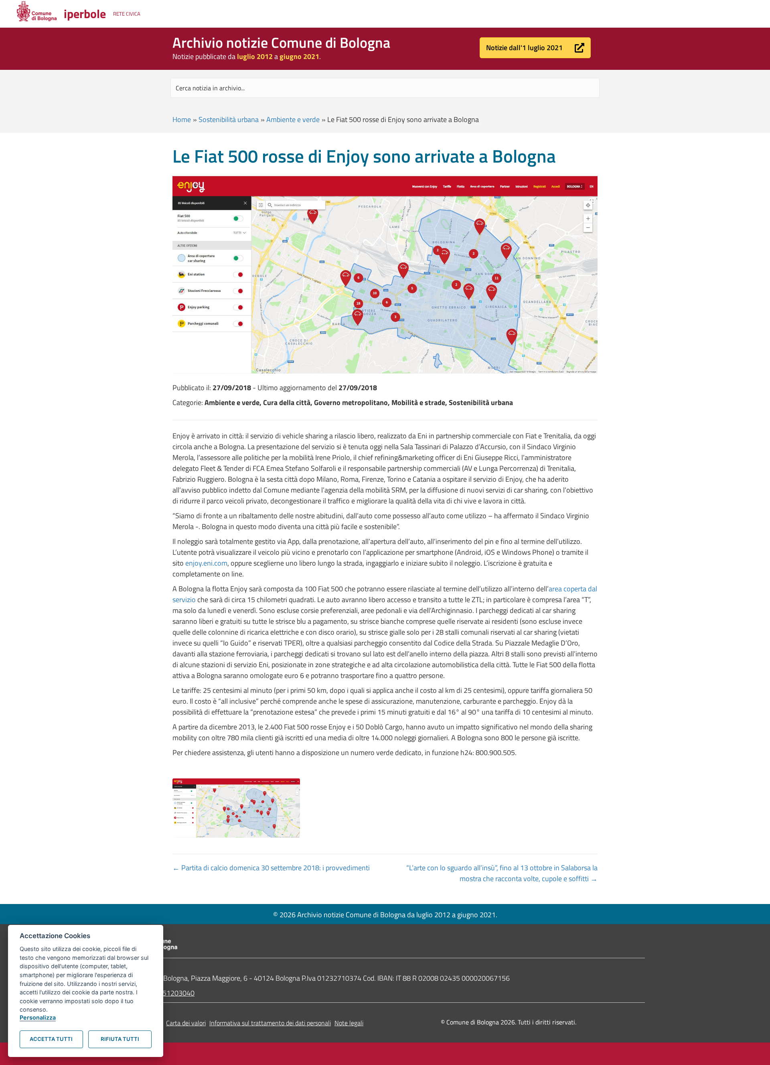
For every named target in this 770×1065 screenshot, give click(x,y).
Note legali (348, 1023)
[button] (535, 47)
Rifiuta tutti (120, 1039)
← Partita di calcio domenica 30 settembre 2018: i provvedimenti (271, 867)
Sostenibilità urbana (229, 119)
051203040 (176, 993)
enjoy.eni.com (206, 563)
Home (181, 119)
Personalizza (38, 1017)
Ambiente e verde (293, 119)
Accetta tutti (51, 1039)
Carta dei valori (186, 1023)
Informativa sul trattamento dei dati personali (270, 1023)
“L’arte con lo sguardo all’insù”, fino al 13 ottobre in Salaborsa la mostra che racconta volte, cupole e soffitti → (502, 873)
